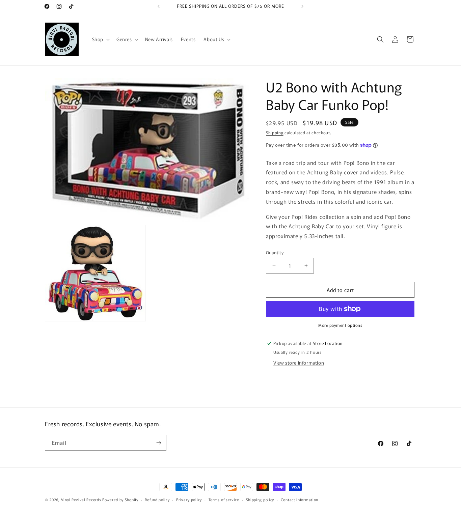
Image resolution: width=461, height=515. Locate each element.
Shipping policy (260, 499)
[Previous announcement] (158, 6)
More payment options (340, 325)
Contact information (299, 499)
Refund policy (157, 499)
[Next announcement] (302, 6)
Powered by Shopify (120, 499)
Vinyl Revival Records (81, 499)
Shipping (274, 132)
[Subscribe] (158, 443)
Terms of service (224, 499)
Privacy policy (189, 499)
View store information (298, 362)
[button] (100, 39)
